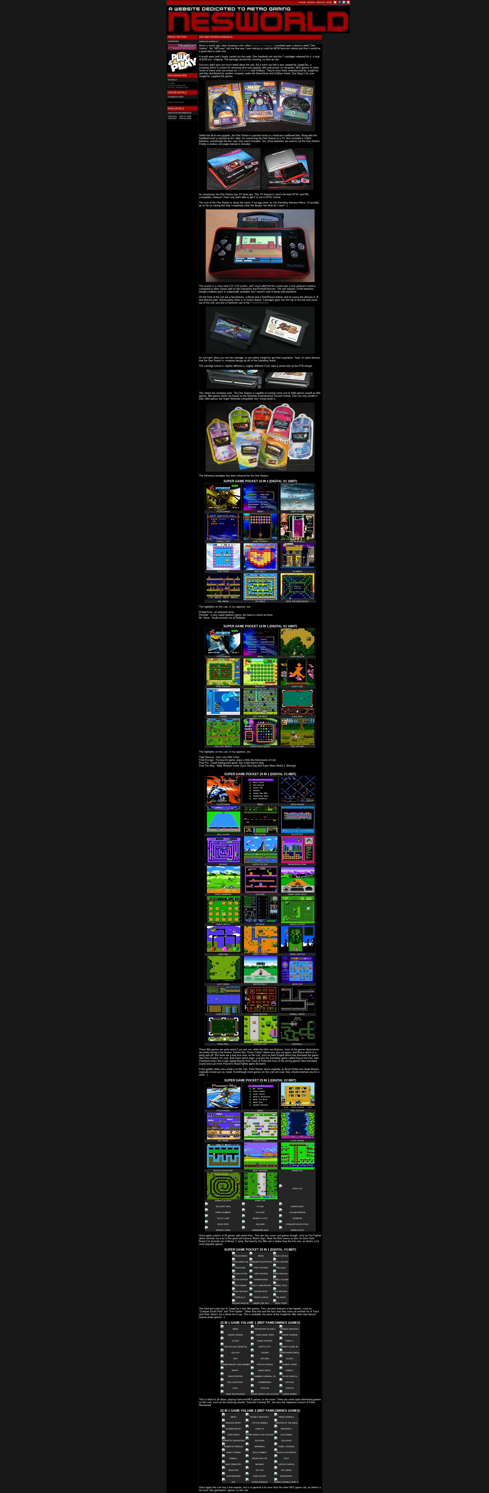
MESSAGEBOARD (177, 85)
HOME (172, 83)
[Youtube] (348, 3)
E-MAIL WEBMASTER (179, 87)
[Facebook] (339, 3)
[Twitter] (343, 3)
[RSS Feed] (335, 3)
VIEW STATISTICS (176, 102)
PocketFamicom (259, 302)
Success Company (261, 45)
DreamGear (244, 70)
